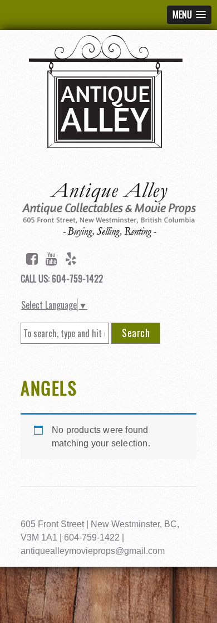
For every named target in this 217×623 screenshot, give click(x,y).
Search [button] (136, 332)
